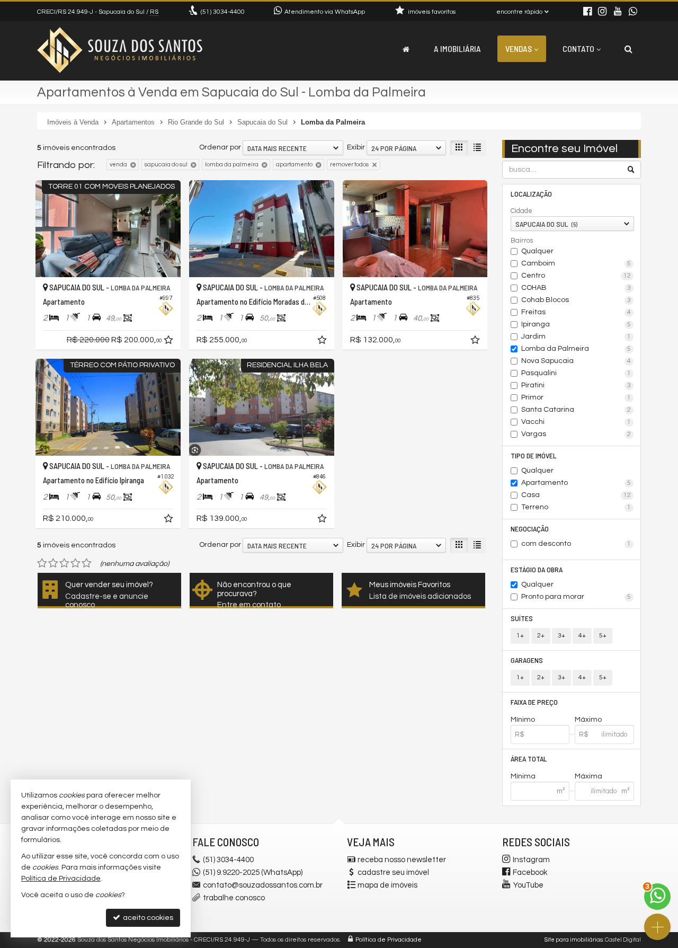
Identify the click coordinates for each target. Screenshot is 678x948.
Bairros (522, 240)
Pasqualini (576, 373)
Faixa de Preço (534, 701)
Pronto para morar (576, 596)
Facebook (530, 872)
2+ (541, 635)
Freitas (576, 312)
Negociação (530, 528)
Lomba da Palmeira (576, 348)
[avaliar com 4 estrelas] (75, 563)
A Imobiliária (457, 48)
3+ (561, 635)
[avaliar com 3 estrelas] (64, 563)
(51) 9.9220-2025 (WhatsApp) (252, 872)
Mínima (523, 776)
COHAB (576, 287)
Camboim (576, 263)
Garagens (527, 660)
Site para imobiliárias (574, 940)
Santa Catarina (576, 409)
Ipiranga (576, 324)
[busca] (628, 49)
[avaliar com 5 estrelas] (87, 563)
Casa (576, 495)
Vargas (576, 434)
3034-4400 (223, 11)
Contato (578, 48)
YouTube (528, 885)
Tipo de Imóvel (534, 455)
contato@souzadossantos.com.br (263, 885)
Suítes (522, 618)
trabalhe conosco (234, 898)
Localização (531, 193)
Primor (576, 397)
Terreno (576, 507)
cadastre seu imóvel (393, 872)
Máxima (588, 776)
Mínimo (523, 719)
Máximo (588, 719)
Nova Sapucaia (576, 361)
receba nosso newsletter (402, 860)
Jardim (576, 336)
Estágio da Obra (537, 569)
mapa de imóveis (387, 885)
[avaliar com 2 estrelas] (53, 563)
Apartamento (576, 482)
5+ (602, 635)
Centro (576, 275)
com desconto (576, 543)
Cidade (521, 211)
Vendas (518, 48)
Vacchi (576, 422)
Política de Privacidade (388, 939)
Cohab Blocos (576, 300)
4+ (582, 635)
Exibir (356, 147)
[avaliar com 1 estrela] (42, 563)
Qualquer (537, 251)
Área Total (529, 758)
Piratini (576, 385)
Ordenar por (220, 147)
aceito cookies (147, 918)
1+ (520, 635)
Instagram (531, 860)
